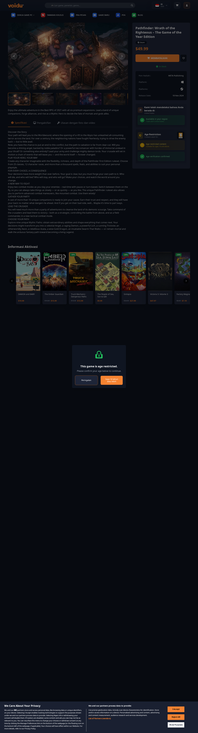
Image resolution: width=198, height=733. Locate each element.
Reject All (176, 717)
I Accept (176, 709)
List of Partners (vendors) (99, 718)
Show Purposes (176, 724)
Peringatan (86, 380)
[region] (99, 717)
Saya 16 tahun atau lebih (111, 380)
